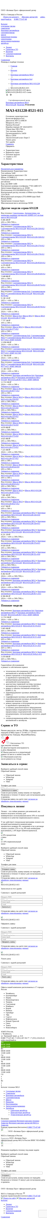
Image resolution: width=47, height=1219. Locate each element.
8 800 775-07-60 (33, 1127)
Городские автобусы (19, 1110)
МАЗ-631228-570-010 (31, 532)
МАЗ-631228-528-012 (35, 237)
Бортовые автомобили (15, 1095)
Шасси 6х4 (17, 316)
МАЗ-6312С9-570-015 (32, 626)
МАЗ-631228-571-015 (31, 583)
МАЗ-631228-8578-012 (36, 307)
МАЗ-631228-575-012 (9, 447)
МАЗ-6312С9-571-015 (32, 646)
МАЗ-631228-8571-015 (32, 594)
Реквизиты (5, 1138)
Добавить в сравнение (10, 224)
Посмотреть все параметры (12, 169)
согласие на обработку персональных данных (19, 800)
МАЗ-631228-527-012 (9, 458)
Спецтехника (18, 213)
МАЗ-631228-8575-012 (10, 493)
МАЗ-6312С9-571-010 (32, 637)
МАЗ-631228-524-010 (9, 399)
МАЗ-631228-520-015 (31, 523)
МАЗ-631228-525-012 (9, 416)
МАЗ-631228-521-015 (31, 563)
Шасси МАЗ (28, 316)
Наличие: (21, 105)
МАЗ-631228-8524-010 (10, 467)
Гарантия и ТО (12, 49)
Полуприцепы (12, 1104)
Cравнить (10, 144)
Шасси (8, 1100)
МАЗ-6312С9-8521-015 (32, 654)
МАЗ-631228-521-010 (31, 554)
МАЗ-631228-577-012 (9, 329)
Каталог (4, 24)
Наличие (9, 52)
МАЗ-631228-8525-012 (10, 484)
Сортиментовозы (13, 1098)
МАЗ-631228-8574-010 (10, 476)
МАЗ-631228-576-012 (35, 246)
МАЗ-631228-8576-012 (36, 285)
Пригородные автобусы (20, 1113)
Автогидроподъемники (15, 1106)
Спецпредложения (13, 54)
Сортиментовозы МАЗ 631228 (13, 229)
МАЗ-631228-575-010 (9, 436)
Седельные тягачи (13, 1091)
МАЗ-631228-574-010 (9, 425)
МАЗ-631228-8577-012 (10, 391)
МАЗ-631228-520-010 (31, 515)
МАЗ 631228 (11, 105)
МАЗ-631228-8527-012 (10, 504)
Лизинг (9, 47)
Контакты (10, 56)
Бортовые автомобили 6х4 (23, 375)
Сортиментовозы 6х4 (21, 291)
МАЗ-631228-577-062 (16, 318)
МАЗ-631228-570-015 (31, 543)
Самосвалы (10, 1093)
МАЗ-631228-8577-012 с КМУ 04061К (23, 380)
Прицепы (10, 1102)
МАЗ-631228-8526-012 (36, 263)
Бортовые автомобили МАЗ (17, 103)
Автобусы (10, 1108)
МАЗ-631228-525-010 (9, 408)
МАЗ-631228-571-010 (31, 571)
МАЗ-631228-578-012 (35, 254)
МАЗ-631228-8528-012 (36, 274)
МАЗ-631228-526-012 (35, 229)
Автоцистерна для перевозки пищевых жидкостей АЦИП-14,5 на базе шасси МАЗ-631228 (22, 215)
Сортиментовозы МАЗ (22, 226)
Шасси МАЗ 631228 (33, 327)
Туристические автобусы (21, 1115)
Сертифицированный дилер (19, 100)
